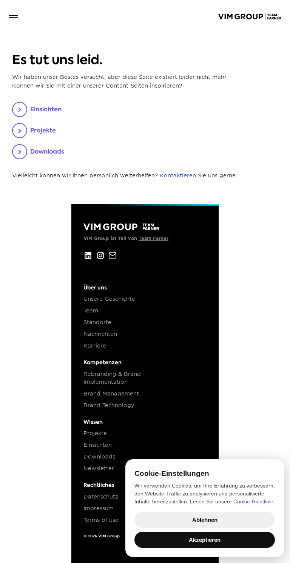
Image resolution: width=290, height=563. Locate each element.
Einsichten (97, 445)
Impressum (98, 508)
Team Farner (153, 238)
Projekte (95, 433)
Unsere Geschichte (109, 299)
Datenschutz (100, 497)
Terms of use (101, 520)
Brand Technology (108, 405)
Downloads (99, 457)
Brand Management (111, 394)
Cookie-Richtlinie (253, 501)
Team (90, 311)
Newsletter (98, 468)
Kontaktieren (178, 175)
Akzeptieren (205, 540)
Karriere (94, 346)
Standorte (97, 322)
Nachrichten (100, 334)
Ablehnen (205, 520)
